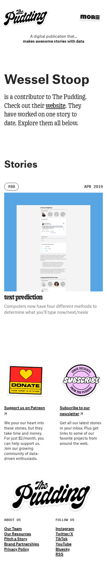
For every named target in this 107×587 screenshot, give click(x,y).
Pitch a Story (15, 538)
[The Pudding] (26, 17)
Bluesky (63, 549)
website (55, 106)
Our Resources (17, 533)
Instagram (65, 528)
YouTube (63, 544)
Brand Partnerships (21, 544)
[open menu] (90, 17)
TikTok (62, 538)
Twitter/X (64, 533)
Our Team (13, 528)
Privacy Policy (16, 549)
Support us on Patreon (24, 407)
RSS (59, 554)
